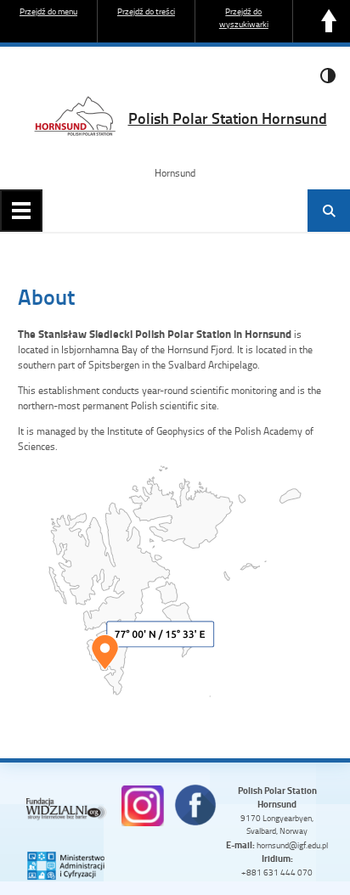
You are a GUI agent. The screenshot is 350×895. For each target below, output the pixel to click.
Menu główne (21, 210)
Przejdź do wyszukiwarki (243, 17)
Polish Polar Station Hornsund (227, 118)
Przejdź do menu (48, 11)
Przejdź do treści (146, 11)
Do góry (329, 21)
